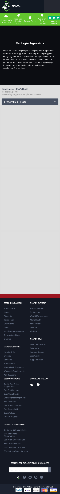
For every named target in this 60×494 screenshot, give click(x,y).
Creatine (33, 327)
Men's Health (22, 89)
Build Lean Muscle (37, 344)
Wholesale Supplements (14, 371)
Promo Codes (9, 363)
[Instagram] (35, 477)
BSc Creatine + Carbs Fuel (14, 447)
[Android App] (38, 384)
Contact (7, 312)
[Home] (6, 6)
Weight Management (39, 316)
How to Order (9, 352)
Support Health (36, 360)
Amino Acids (35, 324)
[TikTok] (41, 477)
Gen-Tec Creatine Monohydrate (11, 435)
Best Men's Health (11, 394)
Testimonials (9, 320)
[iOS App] (31, 384)
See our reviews (54, 22)
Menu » (16, 6)
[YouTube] (30, 477)
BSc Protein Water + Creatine (16, 451)
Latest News (9, 324)
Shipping (7, 356)
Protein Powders (37, 308)
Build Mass (34, 348)
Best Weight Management (14, 398)
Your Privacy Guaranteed (14, 331)
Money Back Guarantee (14, 367)
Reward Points (30, 21)
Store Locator (9, 308)
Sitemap (7, 339)
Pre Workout (35, 312)
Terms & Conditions (12, 335)
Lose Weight (35, 356)
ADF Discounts (10, 375)
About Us (8, 316)
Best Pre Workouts (11, 390)
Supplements (8, 89)
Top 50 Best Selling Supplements (11, 385)
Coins (6, 327)
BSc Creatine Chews (12, 443)
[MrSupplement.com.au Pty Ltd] (18, 477)
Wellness (33, 331)
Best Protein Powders (12, 405)
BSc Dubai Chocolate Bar (14, 440)
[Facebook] (24, 477)
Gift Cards (8, 360)
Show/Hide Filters (15, 101)
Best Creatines (10, 401)
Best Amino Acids (11, 409)
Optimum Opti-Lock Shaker (15, 430)
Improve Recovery (37, 352)
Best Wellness (9, 413)
